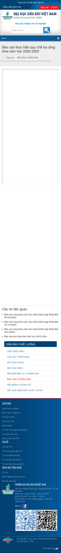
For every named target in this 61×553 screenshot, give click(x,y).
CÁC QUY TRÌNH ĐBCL (18, 356)
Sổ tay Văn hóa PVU (10, 438)
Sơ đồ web (31, 2)
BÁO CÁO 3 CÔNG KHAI (19, 379)
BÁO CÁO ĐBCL (15, 367)
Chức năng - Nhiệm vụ (11, 412)
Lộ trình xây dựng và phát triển (14, 429)
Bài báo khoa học (9, 481)
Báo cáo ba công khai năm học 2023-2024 (25, 336)
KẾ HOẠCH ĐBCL (15, 362)
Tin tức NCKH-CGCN (10, 455)
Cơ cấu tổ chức (8, 417)
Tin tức (5, 472)
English (54, 7)
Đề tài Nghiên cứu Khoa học (13, 476)
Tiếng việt (44, 7)
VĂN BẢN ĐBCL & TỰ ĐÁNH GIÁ (23, 373)
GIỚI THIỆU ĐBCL (16, 351)
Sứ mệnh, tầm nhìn (10, 434)
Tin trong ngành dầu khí (12, 451)
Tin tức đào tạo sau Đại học (13, 464)
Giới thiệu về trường (10, 408)
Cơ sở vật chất (8, 421)
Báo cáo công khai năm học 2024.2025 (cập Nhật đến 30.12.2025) (31, 323)
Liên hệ (40, 2)
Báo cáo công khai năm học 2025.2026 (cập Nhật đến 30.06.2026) (31, 316)
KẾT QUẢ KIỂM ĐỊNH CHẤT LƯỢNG (25, 390)
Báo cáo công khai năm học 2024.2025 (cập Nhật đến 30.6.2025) (31, 330)
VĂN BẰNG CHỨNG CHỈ (19, 384)
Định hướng (6, 425)
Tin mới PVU (7, 446)
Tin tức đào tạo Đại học (11, 459)
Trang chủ (22, 2)
